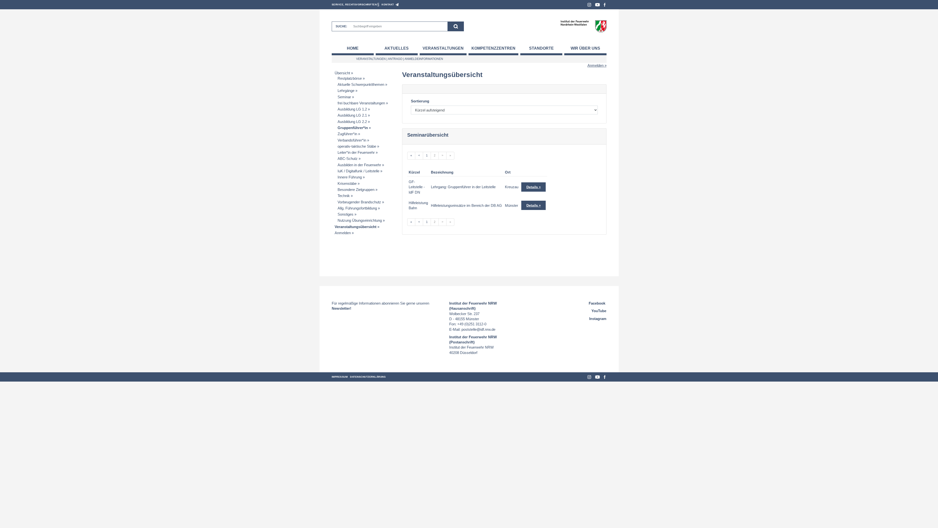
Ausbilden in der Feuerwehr (359, 165)
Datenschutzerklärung (368, 376)
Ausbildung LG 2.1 (352, 115)
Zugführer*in (347, 134)
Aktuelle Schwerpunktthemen (361, 84)
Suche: (341, 26)
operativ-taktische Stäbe (357, 146)
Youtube (597, 5)
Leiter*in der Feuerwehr (356, 152)
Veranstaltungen (443, 48)
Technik (344, 196)
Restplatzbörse (350, 78)
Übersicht (342, 73)
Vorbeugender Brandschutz (359, 202)
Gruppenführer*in (353, 128)
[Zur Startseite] (583, 26)
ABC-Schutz (348, 158)
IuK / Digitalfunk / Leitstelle (358, 171)
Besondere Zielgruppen (356, 189)
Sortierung (420, 101)
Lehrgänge (346, 90)
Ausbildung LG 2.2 (352, 122)
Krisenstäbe (347, 183)
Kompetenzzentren (493, 48)
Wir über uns (585, 48)
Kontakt (388, 4)
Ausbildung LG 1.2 (352, 109)
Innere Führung (350, 177)
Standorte (541, 48)
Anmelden (595, 65)
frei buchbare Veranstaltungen (361, 103)
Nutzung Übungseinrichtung (360, 220)
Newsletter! (341, 308)
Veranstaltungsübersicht (355, 227)
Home (353, 48)
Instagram (589, 5)
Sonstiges (345, 214)
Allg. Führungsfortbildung (357, 208)
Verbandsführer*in (352, 140)
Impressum (340, 376)
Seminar (344, 97)
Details (532, 187)
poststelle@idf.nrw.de (478, 329)
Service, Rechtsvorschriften (354, 4)
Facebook (605, 5)
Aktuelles (396, 48)
